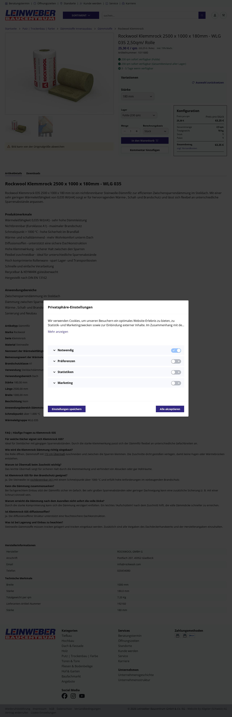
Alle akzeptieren (170, 409)
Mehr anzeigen (58, 332)
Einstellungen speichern (67, 409)
